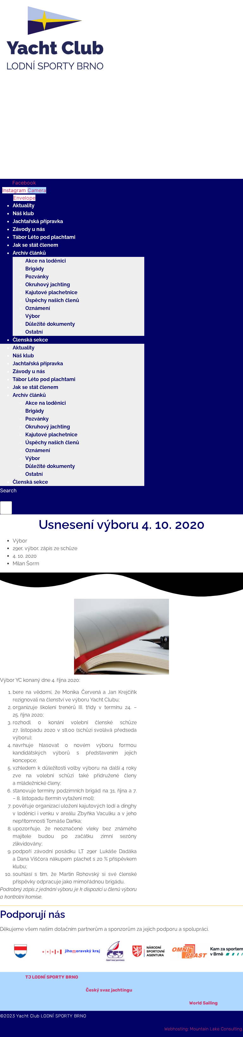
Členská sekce (30, 340)
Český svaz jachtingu (109, 990)
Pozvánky (37, 277)
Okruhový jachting (47, 285)
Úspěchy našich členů (52, 300)
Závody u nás (29, 229)
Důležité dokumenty (50, 324)
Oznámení (37, 308)
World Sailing (203, 1003)
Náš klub (23, 213)
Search (8, 490)
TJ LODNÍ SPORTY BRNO (51, 977)
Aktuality (23, 206)
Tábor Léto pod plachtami (44, 237)
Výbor (32, 316)
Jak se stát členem (35, 245)
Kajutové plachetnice (51, 292)
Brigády (34, 269)
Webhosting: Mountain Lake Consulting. (203, 1029)
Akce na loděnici (45, 261)
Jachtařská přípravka (38, 221)
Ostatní (34, 332)
